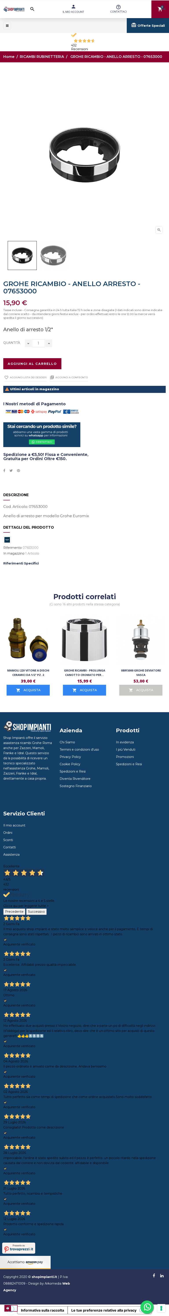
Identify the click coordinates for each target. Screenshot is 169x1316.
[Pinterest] (18, 470)
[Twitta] (11, 470)
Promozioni (125, 757)
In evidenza (125, 742)
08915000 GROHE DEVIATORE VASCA (141, 672)
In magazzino (13, 553)
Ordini (7, 833)
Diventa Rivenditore (75, 779)
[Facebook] (154, 1276)
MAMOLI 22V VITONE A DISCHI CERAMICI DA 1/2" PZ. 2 (28, 672)
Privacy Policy (70, 757)
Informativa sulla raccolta (42, 1310)
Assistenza (11, 855)
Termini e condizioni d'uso (79, 750)
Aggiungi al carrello (32, 364)
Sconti (8, 840)
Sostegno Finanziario (76, 786)
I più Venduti (125, 750)
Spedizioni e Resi (73, 771)
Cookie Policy (70, 764)
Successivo (36, 912)
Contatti (9, 847)
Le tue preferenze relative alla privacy (103, 1310)
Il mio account (14, 825)
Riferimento (12, 548)
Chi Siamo (67, 742)
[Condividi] (4, 470)
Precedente (14, 912)
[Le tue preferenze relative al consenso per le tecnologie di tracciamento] (161, 1308)
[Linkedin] (161, 1276)
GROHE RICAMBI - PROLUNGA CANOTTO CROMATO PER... (84, 672)
